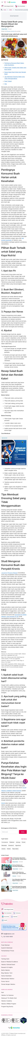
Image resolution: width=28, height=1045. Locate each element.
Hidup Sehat (4, 29)
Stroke (23, 842)
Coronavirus (5, 842)
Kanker (9, 848)
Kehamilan (4, 845)
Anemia (3, 848)
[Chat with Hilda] (25, 781)
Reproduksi (15, 848)
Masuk (24, 2)
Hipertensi (18, 845)
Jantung (18, 842)
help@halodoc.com (7, 934)
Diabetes (12, 842)
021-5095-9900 (7, 936)
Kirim (22, 832)
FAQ (5, 84)
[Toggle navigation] (2, 2)
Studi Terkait (8, 81)
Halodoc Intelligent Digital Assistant (11, 790)
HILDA (24, 787)
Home (5, 9)
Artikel (10, 9)
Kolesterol (11, 845)
